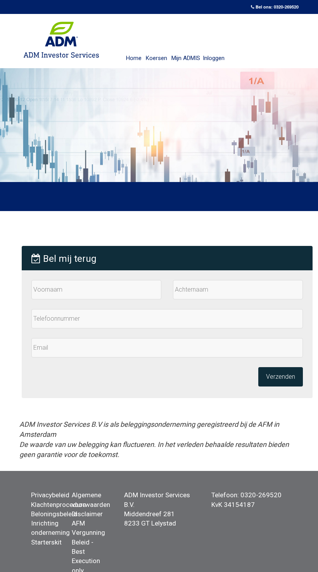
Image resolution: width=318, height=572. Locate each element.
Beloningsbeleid (54, 514)
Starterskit (46, 542)
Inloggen (214, 58)
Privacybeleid (50, 495)
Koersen (156, 58)
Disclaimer (87, 514)
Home (134, 58)
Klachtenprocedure (58, 504)
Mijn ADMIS (185, 58)
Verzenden (280, 376)
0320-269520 (286, 7)
